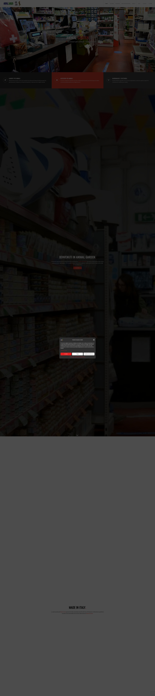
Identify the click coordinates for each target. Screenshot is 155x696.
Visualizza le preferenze (89, 353)
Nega (77, 353)
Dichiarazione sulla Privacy (80, 356)
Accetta (66, 353)
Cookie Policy (72, 356)
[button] (93, 339)
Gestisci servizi (64, 350)
